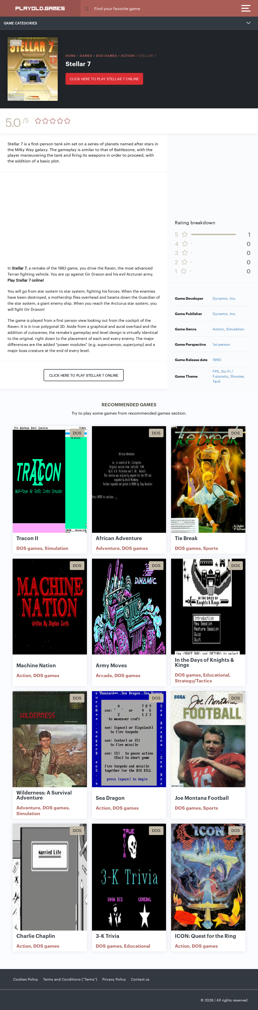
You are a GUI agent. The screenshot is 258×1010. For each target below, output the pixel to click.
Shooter (237, 376)
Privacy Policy (114, 979)
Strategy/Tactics (193, 680)
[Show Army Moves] (129, 612)
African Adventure (119, 537)
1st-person (221, 344)
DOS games (106, 55)
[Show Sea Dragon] (129, 745)
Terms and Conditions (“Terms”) (70, 979)
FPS (216, 371)
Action (128, 55)
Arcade (104, 675)
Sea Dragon (110, 797)
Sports (210, 548)
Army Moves (111, 665)
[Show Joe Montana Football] (208, 745)
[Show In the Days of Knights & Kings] (208, 612)
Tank (216, 381)
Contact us (140, 979)
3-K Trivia (107, 935)
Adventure (108, 548)
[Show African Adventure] (129, 480)
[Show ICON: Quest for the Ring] (208, 877)
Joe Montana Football (202, 797)
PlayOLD (40, 8)
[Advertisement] (84, 215)
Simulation (235, 328)
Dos (16, 42)
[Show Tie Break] (208, 480)
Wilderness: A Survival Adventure (44, 795)
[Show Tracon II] (50, 480)
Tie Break (186, 537)
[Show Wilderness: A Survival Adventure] (50, 745)
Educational (216, 674)
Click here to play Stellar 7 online (104, 78)
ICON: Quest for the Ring (205, 935)
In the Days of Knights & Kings (204, 662)
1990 (217, 359)
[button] (86, 8)
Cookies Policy (25, 979)
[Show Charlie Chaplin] (50, 877)
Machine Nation (36, 665)
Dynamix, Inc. (224, 298)
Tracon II (27, 537)
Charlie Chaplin (35, 935)
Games (86, 55)
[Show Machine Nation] (50, 612)
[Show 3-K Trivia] (129, 877)
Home (71, 55)
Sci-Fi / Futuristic (223, 374)
